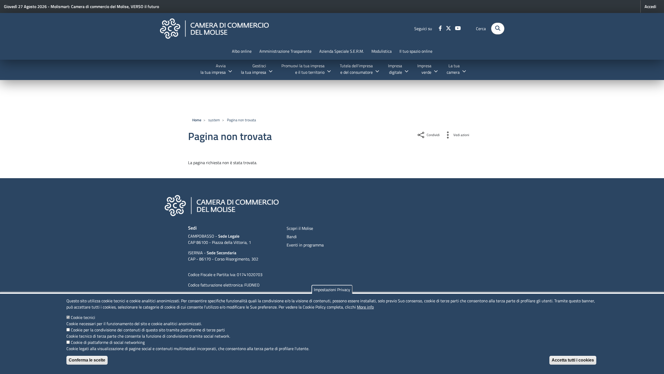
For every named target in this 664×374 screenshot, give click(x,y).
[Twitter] (449, 28)
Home (196, 120)
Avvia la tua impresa (213, 69)
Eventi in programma (305, 245)
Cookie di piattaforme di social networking (108, 342)
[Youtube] (459, 28)
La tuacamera (453, 69)
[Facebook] (441, 28)
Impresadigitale (395, 69)
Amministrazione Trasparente (285, 51)
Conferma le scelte (87, 360)
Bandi (292, 236)
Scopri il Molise (300, 228)
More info (365, 307)
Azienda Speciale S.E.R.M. (341, 51)
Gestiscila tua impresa (253, 69)
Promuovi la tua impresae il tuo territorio (302, 69)
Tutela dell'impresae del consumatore (356, 69)
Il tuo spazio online (415, 51)
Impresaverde (424, 69)
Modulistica (381, 51)
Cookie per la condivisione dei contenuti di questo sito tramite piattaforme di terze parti (148, 330)
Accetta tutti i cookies (573, 360)
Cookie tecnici (83, 317)
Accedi (650, 6)
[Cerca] (497, 29)
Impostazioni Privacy (332, 289)
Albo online (242, 51)
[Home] (214, 28)
